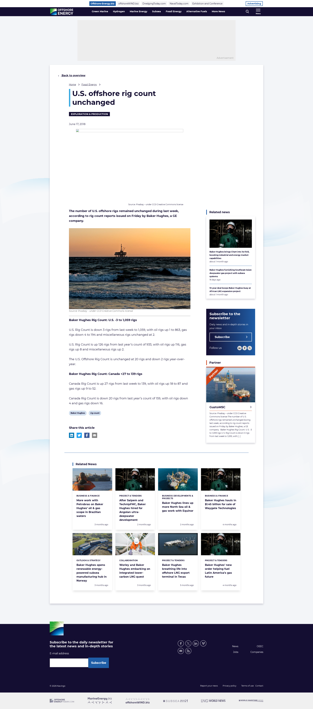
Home (72, 84)
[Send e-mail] (181, 651)
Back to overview (73, 75)
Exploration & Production (89, 114)
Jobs (235, 652)
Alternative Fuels (196, 11)
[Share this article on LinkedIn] (71, 435)
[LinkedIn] (239, 348)
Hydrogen (119, 11)
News (235, 646)
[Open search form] (247, 11)
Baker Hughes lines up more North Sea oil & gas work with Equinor (177, 506)
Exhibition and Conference (207, 3)
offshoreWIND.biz (128, 3)
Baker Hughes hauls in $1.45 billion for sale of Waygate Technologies (220, 504)
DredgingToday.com (154, 3)
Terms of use (247, 686)
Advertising (254, 3)
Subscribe (222, 337)
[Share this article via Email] (94, 435)
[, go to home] (61, 11)
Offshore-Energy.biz (102, 3)
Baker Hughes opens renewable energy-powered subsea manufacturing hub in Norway (91, 572)
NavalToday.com (179, 3)
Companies (256, 652)
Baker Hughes (77, 414)
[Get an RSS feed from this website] (188, 651)
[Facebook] (244, 348)
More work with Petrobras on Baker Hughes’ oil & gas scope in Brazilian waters (89, 508)
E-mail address (59, 653)
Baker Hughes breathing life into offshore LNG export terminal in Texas (176, 570)
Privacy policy (229, 686)
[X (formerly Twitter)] (188, 643)
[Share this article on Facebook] (86, 435)
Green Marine (100, 11)
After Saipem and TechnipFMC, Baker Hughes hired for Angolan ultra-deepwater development (132, 510)
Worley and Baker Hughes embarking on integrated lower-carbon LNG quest (134, 570)
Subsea (156, 11)
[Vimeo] (203, 643)
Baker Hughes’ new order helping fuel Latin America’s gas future (218, 570)
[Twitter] (249, 348)
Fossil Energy (173, 11)
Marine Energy (138, 11)
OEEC (260, 646)
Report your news (209, 686)
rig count (94, 414)
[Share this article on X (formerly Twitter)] (79, 435)
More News (218, 11)
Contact (259, 686)
